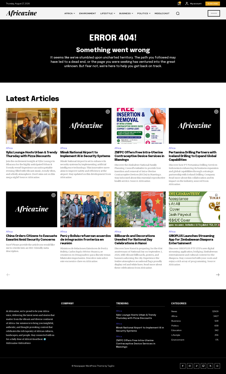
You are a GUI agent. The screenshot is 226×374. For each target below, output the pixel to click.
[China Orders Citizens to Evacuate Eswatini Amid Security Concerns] (31, 209)
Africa (9, 148)
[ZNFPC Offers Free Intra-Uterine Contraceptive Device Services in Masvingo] (140, 126)
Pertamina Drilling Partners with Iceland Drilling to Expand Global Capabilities (192, 156)
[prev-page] (8, 275)
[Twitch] (203, 366)
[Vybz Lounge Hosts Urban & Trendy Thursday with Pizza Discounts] (31, 126)
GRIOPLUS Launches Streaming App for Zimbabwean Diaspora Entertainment (191, 239)
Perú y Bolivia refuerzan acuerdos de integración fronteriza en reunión (85, 239)
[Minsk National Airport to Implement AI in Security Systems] (85, 126)
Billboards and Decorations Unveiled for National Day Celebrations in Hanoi (135, 239)
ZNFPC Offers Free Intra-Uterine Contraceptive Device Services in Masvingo (139, 156)
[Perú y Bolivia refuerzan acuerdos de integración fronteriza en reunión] (85, 209)
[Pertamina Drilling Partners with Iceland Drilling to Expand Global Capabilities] (194, 126)
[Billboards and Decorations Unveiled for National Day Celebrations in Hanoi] (140, 209)
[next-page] (217, 275)
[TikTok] (196, 366)
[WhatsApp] (217, 366)
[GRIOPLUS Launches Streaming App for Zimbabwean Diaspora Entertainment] (194, 209)
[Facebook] (182, 366)
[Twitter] (210, 366)
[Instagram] (189, 366)
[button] (177, 13)
